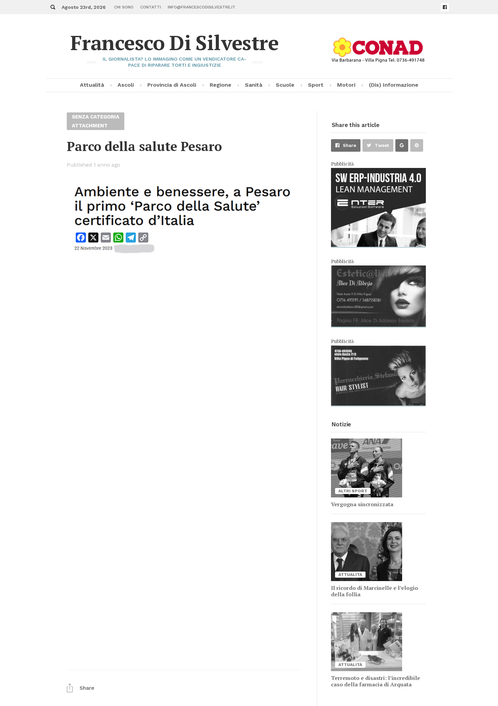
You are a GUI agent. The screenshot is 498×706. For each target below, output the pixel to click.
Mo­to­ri (346, 85)
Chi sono (123, 7)
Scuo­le (285, 85)
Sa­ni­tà (253, 85)
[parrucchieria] (378, 404)
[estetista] (378, 325)
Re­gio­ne (220, 85)
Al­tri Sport (352, 491)
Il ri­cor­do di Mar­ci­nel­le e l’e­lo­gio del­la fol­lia (374, 591)
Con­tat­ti (150, 7)
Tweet (382, 145)
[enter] (378, 245)
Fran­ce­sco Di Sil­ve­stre (174, 42)
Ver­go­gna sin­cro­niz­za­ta (362, 504)
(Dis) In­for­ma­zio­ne (393, 85)
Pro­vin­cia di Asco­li (171, 85)
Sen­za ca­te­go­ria (95, 117)
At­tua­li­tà (92, 85)
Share (349, 145)
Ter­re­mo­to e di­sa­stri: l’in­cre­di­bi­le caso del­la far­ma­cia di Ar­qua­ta (375, 681)
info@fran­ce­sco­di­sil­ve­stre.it (201, 7)
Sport (316, 85)
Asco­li (126, 85)
